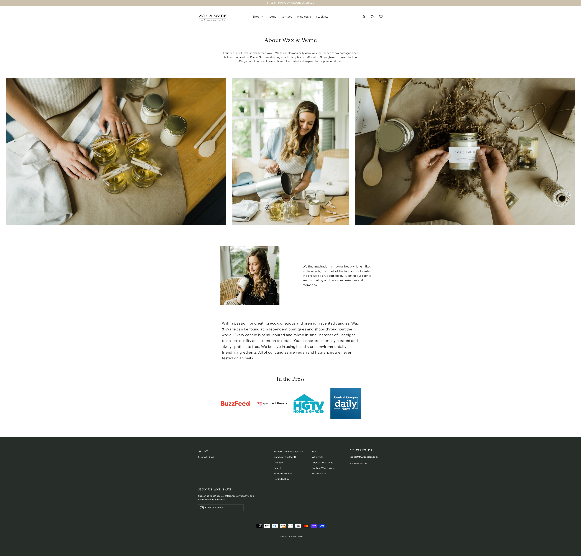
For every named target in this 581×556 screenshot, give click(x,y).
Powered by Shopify (206, 457)
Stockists (322, 16)
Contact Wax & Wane (323, 468)
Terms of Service (283, 473)
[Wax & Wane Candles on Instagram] (206, 451)
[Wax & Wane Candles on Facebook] (200, 451)
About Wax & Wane (322, 462)
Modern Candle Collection (288, 451)
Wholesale (304, 16)
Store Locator (319, 473)
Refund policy (281, 478)
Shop (256, 16)
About (272, 16)
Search (278, 468)
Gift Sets (278, 462)
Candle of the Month (285, 456)
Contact (286, 16)
